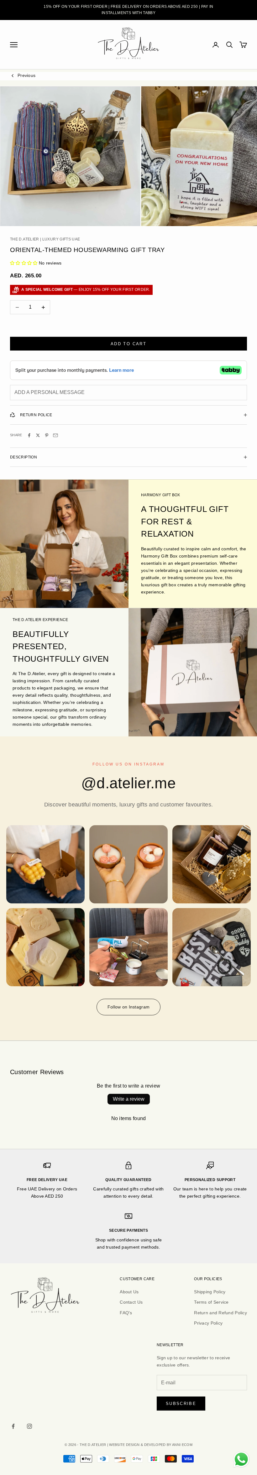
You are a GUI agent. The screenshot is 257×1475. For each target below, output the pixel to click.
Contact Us (131, 1302)
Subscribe (181, 1403)
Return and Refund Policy (220, 1312)
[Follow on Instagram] (29, 1426)
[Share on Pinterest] (46, 435)
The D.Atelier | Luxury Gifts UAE (45, 239)
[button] (23, 262)
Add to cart (128, 343)
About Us (129, 1291)
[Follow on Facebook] (13, 1426)
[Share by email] (55, 435)
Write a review (128, 1099)
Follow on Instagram (128, 1006)
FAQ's (126, 1312)
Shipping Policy (209, 1291)
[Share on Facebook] (29, 435)
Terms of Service (211, 1302)
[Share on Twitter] (37, 435)
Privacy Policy (208, 1323)
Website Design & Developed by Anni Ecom (150, 1445)
